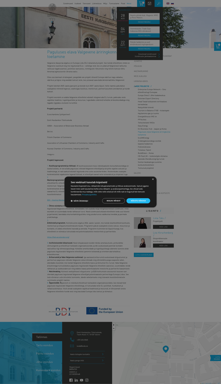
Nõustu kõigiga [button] (138, 201)
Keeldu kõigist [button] (114, 201)
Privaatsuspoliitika (89, 194)
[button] (79, 201)
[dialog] (110, 192)
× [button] (153, 179)
